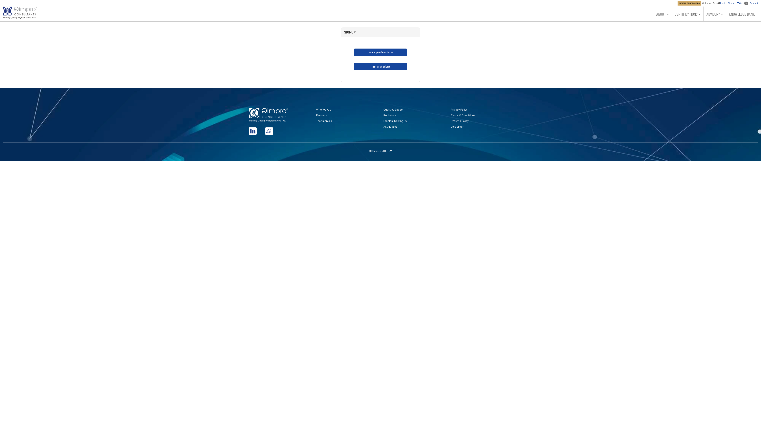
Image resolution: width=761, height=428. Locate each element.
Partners (321, 115)
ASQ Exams (390, 126)
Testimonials (324, 120)
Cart (743, 3)
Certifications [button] (686, 13)
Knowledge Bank (742, 13)
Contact (754, 3)
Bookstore (390, 115)
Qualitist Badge (393, 109)
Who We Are (323, 109)
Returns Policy (460, 120)
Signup (731, 3)
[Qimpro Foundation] (689, 3)
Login (723, 3)
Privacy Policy (459, 109)
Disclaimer (457, 126)
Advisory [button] (714, 13)
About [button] (661, 13)
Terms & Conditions (463, 115)
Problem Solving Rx (395, 120)
